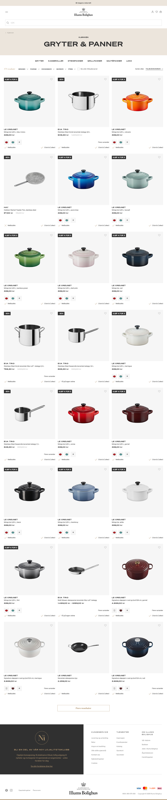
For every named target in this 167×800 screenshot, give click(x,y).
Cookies (94, 763)
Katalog (119, 746)
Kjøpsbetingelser (24, 790)
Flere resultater (83, 708)
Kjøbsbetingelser (97, 759)
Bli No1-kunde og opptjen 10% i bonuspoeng (83, 3)
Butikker (145, 744)
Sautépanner (114, 61)
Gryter (39, 61)
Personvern (37, 790)
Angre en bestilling (98, 746)
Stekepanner (75, 61)
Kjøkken (10, 33)
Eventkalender (122, 742)
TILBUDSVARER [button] (153, 69)
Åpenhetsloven (147, 753)
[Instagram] (11, 790)
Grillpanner (95, 61)
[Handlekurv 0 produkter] (161, 11)
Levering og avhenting (99, 738)
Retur (93, 742)
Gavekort (120, 750)
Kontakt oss (95, 755)
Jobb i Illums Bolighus (150, 749)
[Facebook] (6, 790)
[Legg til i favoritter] (51, 79)
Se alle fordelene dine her (42, 766)
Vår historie (146, 740)
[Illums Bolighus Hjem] (83, 12)
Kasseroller (55, 61)
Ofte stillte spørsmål (98, 750)
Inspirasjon (121, 738)
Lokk (129, 61)
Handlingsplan (147, 757)
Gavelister (120, 755)
